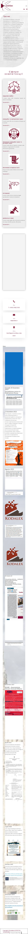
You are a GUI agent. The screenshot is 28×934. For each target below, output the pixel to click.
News (4, 346)
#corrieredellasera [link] (10, 583)
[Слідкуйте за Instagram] (27, 9)
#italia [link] (19, 584)
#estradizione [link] (9, 581)
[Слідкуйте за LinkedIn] (24, 9)
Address (14, 331)
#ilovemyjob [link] (8, 584)
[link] (12, 392)
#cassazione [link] (8, 585)
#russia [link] (15, 584)
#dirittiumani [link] (13, 580)
